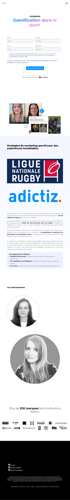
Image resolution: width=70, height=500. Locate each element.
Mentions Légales (30, 486)
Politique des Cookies (54, 486)
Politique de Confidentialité (41, 486)
